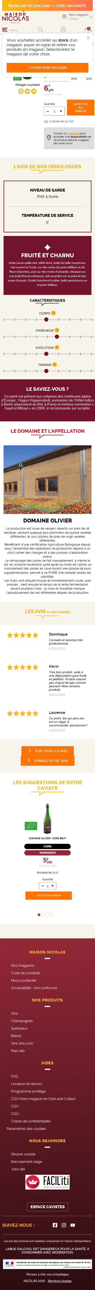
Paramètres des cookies (26, 1129)
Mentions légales (60, 1281)
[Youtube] (72, 1225)
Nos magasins (22, 965)
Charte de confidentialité (30, 1121)
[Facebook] (55, 1225)
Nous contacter (23, 980)
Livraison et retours (26, 1084)
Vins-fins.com (22, 1043)
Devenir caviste (23, 1154)
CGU (15, 1114)
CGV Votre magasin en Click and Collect (43, 1099)
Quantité (49, 104)
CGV (15, 1106)
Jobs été (18, 1169)
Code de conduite (25, 973)
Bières (16, 1036)
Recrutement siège (26, 1162)
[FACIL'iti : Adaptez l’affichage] (47, 1182)
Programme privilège (28, 1091)
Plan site (18, 1051)
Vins (14, 1013)
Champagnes (22, 1021)
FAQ (14, 1076)
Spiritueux (19, 1028)
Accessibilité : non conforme (34, 988)
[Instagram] (63, 1225)
